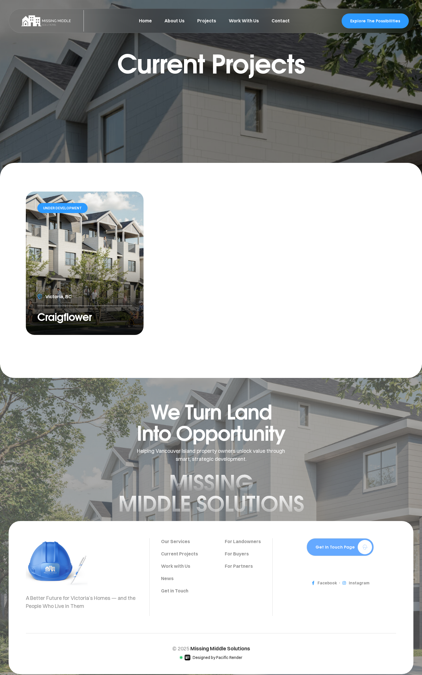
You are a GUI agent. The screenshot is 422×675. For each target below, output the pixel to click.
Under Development (62, 208)
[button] (340, 547)
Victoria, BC (58, 296)
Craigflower (64, 316)
